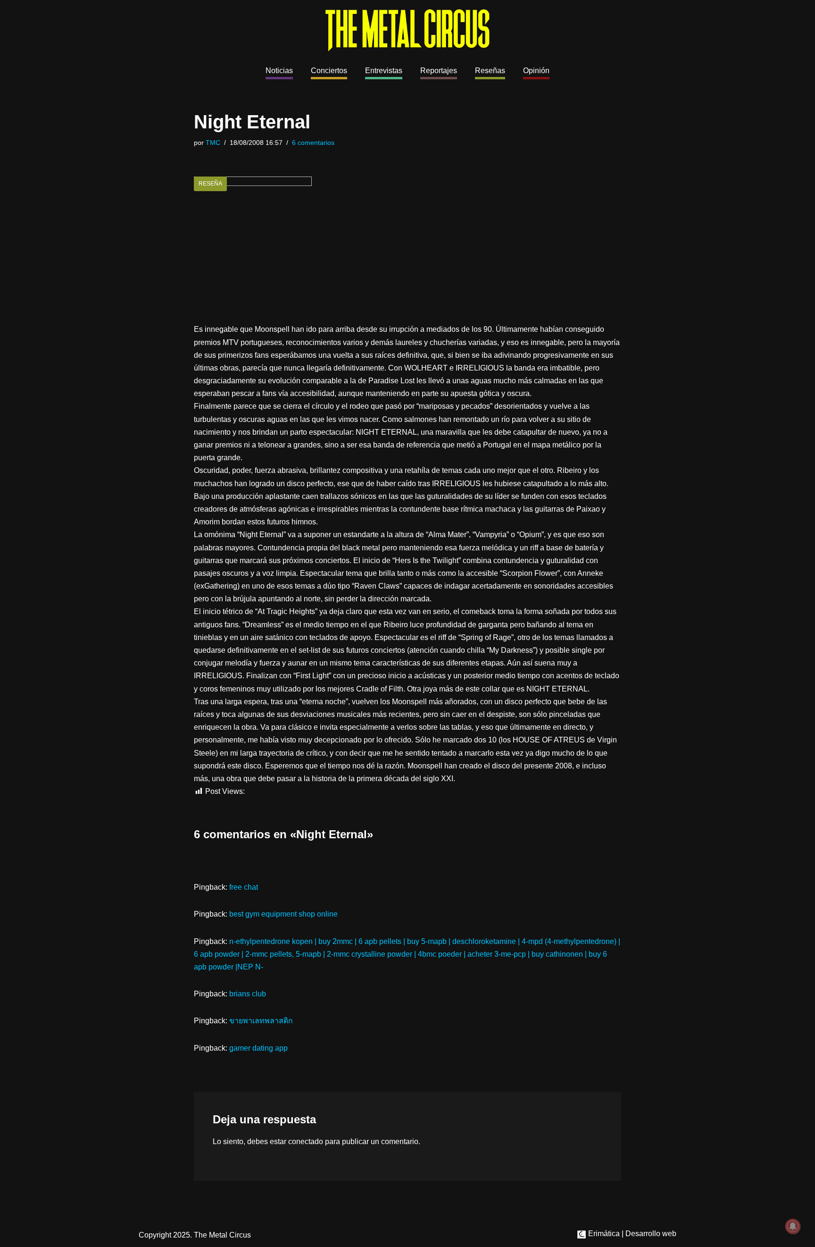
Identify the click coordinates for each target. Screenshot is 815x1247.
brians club (247, 994)
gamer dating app (258, 1048)
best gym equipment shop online (283, 914)
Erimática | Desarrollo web (631, 1234)
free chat (243, 887)
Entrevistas (383, 71)
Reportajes (438, 71)
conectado (305, 1141)
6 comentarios (313, 142)
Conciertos (329, 71)
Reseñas (490, 71)
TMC (213, 142)
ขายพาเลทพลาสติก (261, 1021)
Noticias (279, 71)
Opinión (536, 71)
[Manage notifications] (792, 1226)
